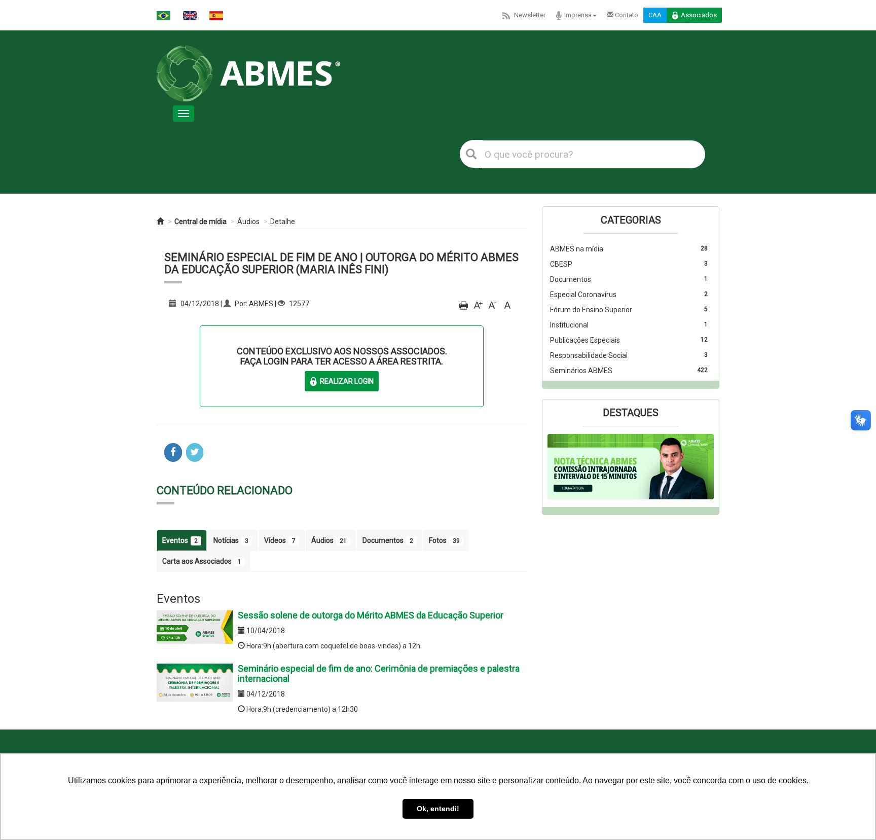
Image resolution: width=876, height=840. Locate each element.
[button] (560, 467)
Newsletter (529, 15)
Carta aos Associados (201, 561)
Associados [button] (699, 15)
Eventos (180, 540)
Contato (625, 15)
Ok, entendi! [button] (438, 809)
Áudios (248, 221)
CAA (655, 15)
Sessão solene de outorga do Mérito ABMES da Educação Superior (370, 615)
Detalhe (282, 221)
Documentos (387, 540)
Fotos (444, 540)
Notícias (230, 540)
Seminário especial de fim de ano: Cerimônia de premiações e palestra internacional (379, 673)
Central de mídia (200, 221)
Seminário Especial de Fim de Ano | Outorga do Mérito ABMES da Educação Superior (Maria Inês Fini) (341, 263)
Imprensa (578, 15)
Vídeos (280, 540)
